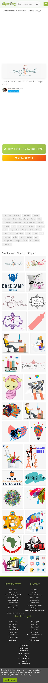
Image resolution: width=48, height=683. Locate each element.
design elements (29, 223)
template (7, 237)
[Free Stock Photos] (8, 3)
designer (36, 215)
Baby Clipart (13, 640)
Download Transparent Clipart (25, 149)
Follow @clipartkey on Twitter (35, 610)
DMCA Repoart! (25, 158)
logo (11, 230)
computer (7, 223)
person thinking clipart (13, 595)
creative (6, 226)
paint (21, 237)
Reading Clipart (24, 648)
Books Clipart (13, 624)
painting (31, 226)
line (13, 226)
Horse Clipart (34, 629)
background (8, 241)
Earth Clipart (13, 632)
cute (17, 230)
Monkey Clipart (24, 656)
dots (31, 230)
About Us (35, 590)
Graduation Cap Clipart (34, 635)
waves (25, 241)
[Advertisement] (24, 38)
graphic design (24, 219)
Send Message (14, 91)
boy (31, 241)
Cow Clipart (24, 645)
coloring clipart (13, 605)
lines (5, 230)
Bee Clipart (34, 632)
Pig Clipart (24, 661)
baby (39, 219)
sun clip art (7, 215)
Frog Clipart (13, 627)
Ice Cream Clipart (24, 658)
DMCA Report (34, 597)
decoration (17, 223)
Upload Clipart (35, 603)
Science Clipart (13, 637)
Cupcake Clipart (13, 629)
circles (15, 237)
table (33, 219)
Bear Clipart (35, 637)
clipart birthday (13, 608)
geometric (26, 215)
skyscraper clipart (13, 597)
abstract (40, 223)
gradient (29, 237)
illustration (7, 244)
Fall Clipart (34, 624)
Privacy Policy (34, 600)
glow (37, 241)
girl (36, 237)
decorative (40, 226)
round (28, 233)
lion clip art (8, 233)
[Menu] (46, 4)
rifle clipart (13, 592)
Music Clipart (13, 635)
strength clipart (13, 600)
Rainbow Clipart (35, 640)
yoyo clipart (13, 590)
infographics (19, 233)
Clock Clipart (35, 627)
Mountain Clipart (24, 664)
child (41, 233)
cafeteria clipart (13, 603)
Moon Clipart (34, 622)
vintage (17, 241)
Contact (34, 592)
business (17, 215)
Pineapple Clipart (24, 653)
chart (35, 233)
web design (22, 226)
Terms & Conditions (34, 595)
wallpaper (7, 219)
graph (38, 230)
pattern (24, 230)
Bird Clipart (24, 651)
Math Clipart (13, 622)
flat (14, 219)
